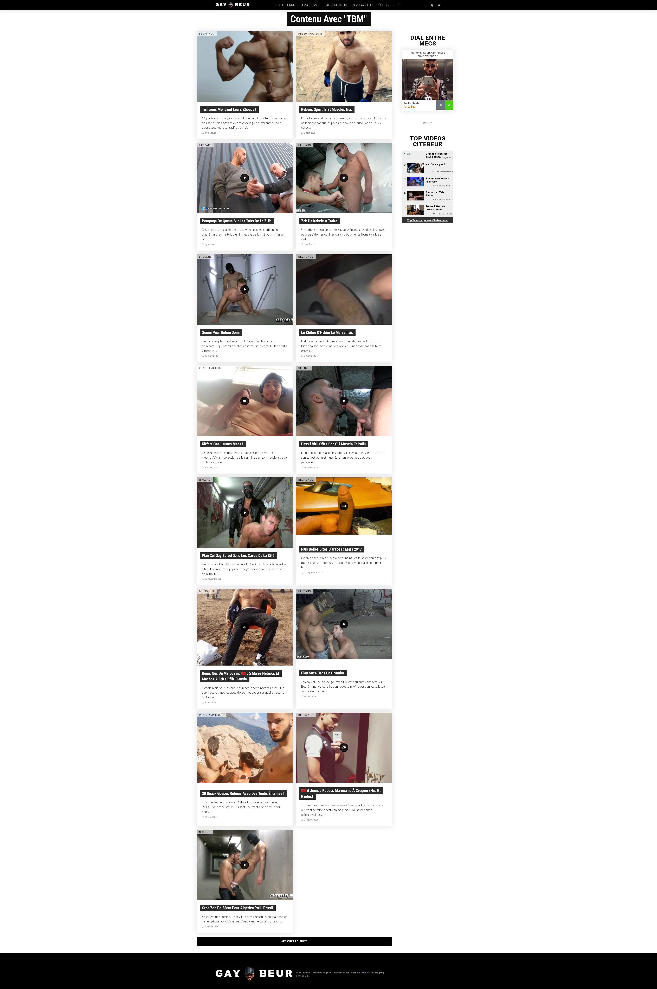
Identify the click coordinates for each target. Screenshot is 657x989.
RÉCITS (382, 5)
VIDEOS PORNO (285, 5)
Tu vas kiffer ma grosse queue (435, 208)
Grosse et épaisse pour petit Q (437, 155)
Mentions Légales (322, 973)
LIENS (397, 5)
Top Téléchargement (427, 220)
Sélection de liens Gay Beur (346, 973)
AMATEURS (309, 5)
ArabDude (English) (374, 973)
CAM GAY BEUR (362, 5)
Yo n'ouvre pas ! (435, 164)
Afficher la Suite (294, 941)
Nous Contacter (303, 973)
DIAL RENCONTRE (336, 5)
